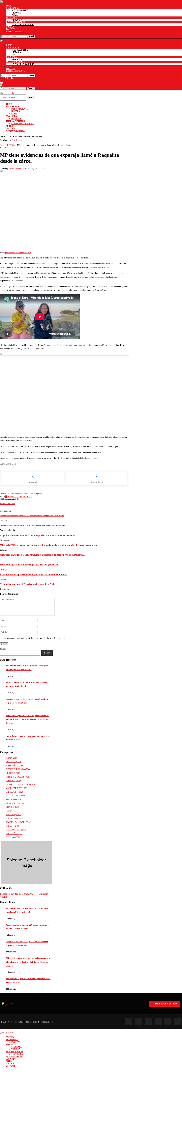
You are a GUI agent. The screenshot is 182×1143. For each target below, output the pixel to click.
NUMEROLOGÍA (15, 803)
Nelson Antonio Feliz (17, 168)
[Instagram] (148, 1021)
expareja (16, 493)
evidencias (9, 493)
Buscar (3, 649)
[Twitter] (138, 1021)
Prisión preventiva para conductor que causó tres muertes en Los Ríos (33, 574)
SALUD (12, 826)
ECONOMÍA (11, 17)
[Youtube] (158, 1021)
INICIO (9, 6)
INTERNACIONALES (15, 22)
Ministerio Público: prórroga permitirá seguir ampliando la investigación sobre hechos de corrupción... (49, 545)
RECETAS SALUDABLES (18, 822)
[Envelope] (177, 1021)
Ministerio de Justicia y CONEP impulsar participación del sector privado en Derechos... (42, 554)
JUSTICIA (11, 145)
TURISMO (13, 837)
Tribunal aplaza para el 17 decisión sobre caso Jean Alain (27, 584)
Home (2, 145)
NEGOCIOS (17, 20)
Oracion (11, 811)
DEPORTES (14, 762)
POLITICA (10, 29)
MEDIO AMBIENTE (20, 10)
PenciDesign (17, 140)
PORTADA (14, 818)
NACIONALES (12, 8)
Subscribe (9, 78)
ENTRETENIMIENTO (15, 31)
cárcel (2, 493)
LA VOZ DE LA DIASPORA (23, 24)
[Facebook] (128, 1021)
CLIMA (15, 15)
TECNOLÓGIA (14, 834)
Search (31, 36)
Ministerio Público (27, 493)
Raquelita (38, 493)
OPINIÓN (10, 27)
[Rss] (167, 1021)
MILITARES (14, 792)
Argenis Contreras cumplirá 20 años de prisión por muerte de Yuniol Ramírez (37, 535)
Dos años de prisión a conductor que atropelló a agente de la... (29, 564)
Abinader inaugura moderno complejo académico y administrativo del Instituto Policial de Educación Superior (28, 719)
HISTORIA (16, 13)
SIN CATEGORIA (16, 830)
